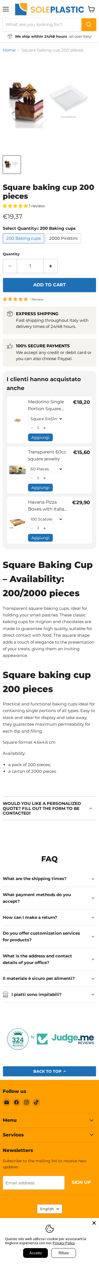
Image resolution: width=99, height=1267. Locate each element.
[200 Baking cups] (24, 244)
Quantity (11, 254)
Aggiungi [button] (40, 437)
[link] (17, 419)
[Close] (94, 1223)
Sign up (81, 1182)
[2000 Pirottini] (64, 244)
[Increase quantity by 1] (51, 266)
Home (9, 50)
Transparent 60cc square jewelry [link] (47, 455)
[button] (31, 428)
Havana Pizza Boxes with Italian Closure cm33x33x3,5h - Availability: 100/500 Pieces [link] (47, 506)
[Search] (88, 24)
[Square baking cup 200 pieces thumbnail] (12, 165)
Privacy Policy (64, 1242)
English (47, 1209)
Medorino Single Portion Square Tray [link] (46, 405)
